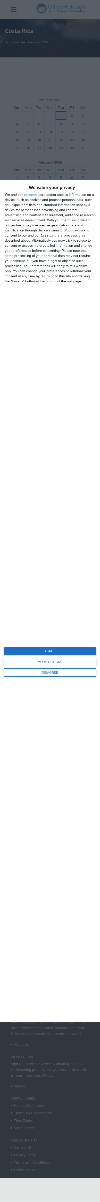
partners (30, 194)
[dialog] (50, 601)
